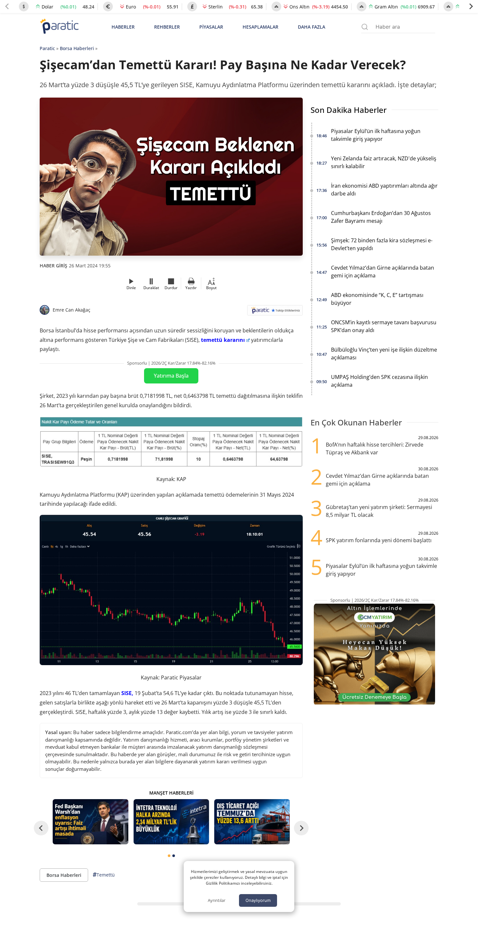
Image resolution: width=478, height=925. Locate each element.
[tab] (169, 855)
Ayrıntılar (216, 900)
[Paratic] (59, 27)
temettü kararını (223, 339)
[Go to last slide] (41, 828)
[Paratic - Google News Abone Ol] (275, 312)
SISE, (127, 693)
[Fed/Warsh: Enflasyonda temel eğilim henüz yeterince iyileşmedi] (90, 821)
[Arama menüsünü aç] (364, 27)
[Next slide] (471, 6)
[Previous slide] (7, 6)
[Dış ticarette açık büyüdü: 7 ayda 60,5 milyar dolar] (252, 821)
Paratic (47, 48)
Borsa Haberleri (77, 48)
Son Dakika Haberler (349, 109)
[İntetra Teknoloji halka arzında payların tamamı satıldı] (171, 821)
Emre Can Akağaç (71, 310)
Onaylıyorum (258, 900)
